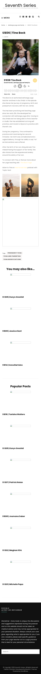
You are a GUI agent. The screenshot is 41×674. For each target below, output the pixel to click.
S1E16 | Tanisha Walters (13, 414)
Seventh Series (20, 5)
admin (6, 37)
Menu (7, 17)
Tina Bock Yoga (26, 163)
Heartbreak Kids (21, 167)
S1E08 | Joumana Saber (13, 516)
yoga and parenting (12, 256)
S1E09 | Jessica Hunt (12, 331)
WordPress (24, 671)
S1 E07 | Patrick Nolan (12, 482)
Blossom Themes (31, 669)
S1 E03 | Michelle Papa (12, 584)
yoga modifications (12, 259)
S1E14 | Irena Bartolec (12, 365)
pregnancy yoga (15, 253)
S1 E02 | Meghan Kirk (12, 550)
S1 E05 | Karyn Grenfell (13, 297)
